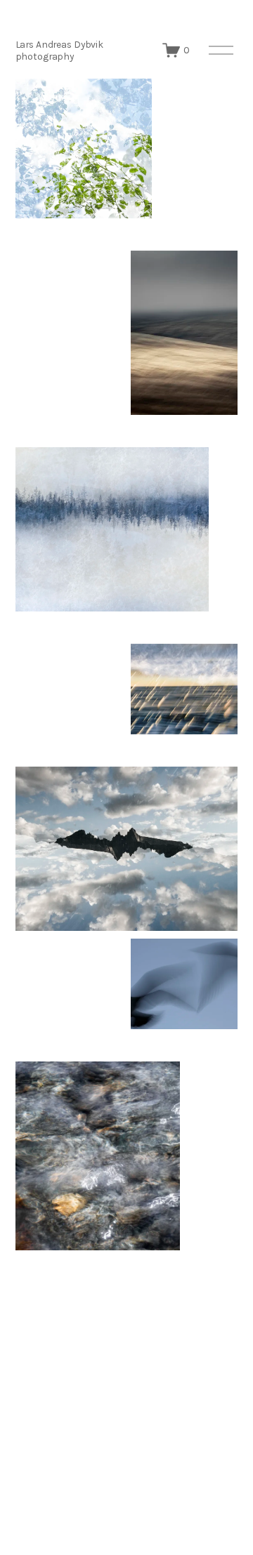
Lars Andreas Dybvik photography (59, 50)
